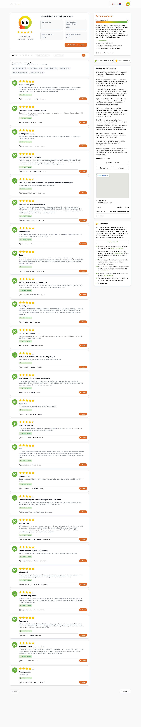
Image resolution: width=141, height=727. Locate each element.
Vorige (16, 691)
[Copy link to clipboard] (112, 4)
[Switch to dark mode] (116, 4)
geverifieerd (105, 270)
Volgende (124, 691)
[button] (112, 282)
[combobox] (43, 55)
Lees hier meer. (108, 275)
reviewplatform (118, 253)
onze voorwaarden (117, 248)
